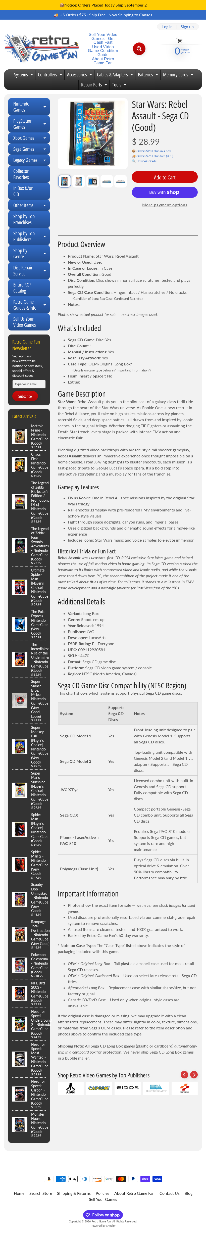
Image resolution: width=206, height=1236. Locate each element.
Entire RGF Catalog (22, 287)
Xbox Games (31, 139)
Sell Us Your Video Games (24, 321)
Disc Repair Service (31, 271)
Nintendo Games (31, 107)
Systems (24, 75)
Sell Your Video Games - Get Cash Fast (103, 38)
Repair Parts (94, 85)
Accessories (80, 75)
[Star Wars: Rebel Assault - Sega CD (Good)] (64, 181)
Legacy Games (31, 161)
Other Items (31, 206)
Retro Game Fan (101, 1221)
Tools (120, 85)
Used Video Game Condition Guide (103, 51)
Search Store (40, 1193)
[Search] (139, 48)
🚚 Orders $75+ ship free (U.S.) (152, 156)
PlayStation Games (31, 124)
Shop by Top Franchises (24, 219)
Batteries (148, 75)
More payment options (164, 204)
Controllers (50, 75)
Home (19, 1193)
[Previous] (184, 1074)
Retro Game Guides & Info (31, 305)
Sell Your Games (103, 1199)
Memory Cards (178, 75)
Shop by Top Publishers (31, 237)
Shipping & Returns (74, 1193)
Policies (102, 1193)
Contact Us (170, 1193)
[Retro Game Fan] (41, 49)
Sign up (187, 27)
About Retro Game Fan (103, 61)
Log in (167, 27)
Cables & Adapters (115, 75)
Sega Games (31, 150)
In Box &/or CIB (23, 191)
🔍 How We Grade (144, 161)
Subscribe (25, 396)
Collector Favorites (21, 174)
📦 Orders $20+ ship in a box (151, 151)
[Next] (194, 1074)
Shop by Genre (31, 254)
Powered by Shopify (103, 1225)
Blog (188, 1193)
